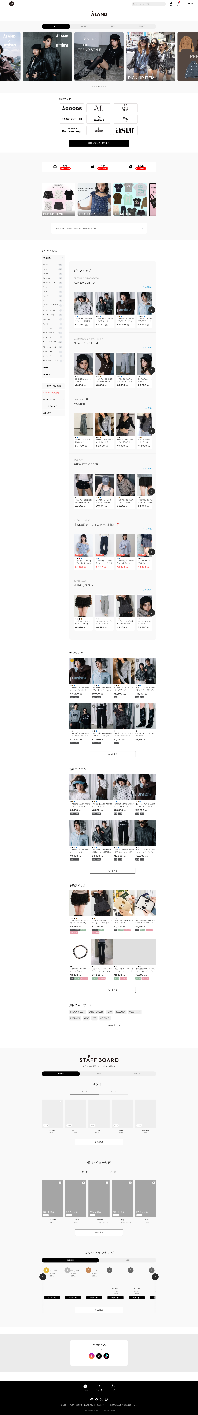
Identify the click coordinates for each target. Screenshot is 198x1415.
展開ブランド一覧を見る (99, 143)
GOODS (142, 26)
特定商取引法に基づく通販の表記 (120, 1405)
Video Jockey (134, 1012)
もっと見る (147, 287)
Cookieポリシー (102, 1405)
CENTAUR (104, 1018)
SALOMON (120, 1012)
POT (94, 1018)
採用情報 (79, 1405)
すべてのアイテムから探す (52, 386)
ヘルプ (135, 1405)
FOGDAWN (75, 1018)
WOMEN (84, 26)
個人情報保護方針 (89, 1405)
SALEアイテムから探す (51, 393)
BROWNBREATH (77, 1012)
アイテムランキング (50, 406)
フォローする (52, 1297)
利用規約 (71, 1405)
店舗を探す (47, 413)
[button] (92, 86)
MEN (113, 26)
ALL (56, 26)
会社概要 (63, 1405)
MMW (86, 1018)
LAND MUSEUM (96, 1012)
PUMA (109, 1012)
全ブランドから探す (50, 399)
